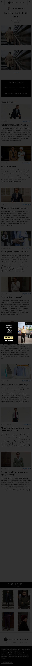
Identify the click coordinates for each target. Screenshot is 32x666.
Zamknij (28, 323)
